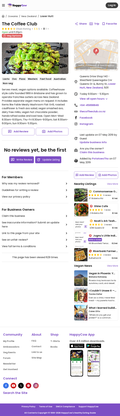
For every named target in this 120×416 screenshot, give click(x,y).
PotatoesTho (100, 158)
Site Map (37, 357)
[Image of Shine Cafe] (81, 209)
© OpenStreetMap (106, 65)
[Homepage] (17, 5)
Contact (36, 346)
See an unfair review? (15, 240)
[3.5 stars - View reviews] (96, 224)
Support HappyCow (88, 406)
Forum (6, 358)
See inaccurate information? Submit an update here (30, 224)
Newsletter (9, 363)
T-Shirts (55, 341)
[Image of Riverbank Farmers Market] (81, 254)
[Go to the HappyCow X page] (21, 385)
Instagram (86, 124)
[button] (96, 51)
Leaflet (81, 65)
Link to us (37, 352)
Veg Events (9, 352)
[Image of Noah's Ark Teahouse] (81, 224)
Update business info (93, 142)
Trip (96, 24)
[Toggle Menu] (3, 5)
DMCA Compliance (65, 406)
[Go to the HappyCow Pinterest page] (28, 385)
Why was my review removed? (20, 183)
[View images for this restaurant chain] (35, 58)
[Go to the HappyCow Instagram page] (36, 385)
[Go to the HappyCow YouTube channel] (13, 385)
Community (12, 334)
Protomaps (91, 65)
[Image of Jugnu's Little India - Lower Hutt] (81, 240)
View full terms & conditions (19, 246)
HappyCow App (82, 334)
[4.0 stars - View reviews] (95, 254)
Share (83, 24)
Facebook (86, 118)
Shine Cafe (101, 206)
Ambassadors (11, 346)
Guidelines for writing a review (20, 190)
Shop (54, 334)
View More (112, 183)
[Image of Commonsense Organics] (81, 195)
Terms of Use (45, 406)
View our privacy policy (16, 196)
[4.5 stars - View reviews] (95, 195)
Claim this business (13, 216)
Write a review (95, 239)
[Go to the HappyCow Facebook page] (6, 385)
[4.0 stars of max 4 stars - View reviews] (96, 209)
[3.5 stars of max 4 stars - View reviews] (9, 28)
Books (54, 346)
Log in (112, 5)
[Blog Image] (81, 278)
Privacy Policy (28, 406)
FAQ (34, 340)
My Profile (8, 341)
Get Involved (10, 369)
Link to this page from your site (21, 233)
